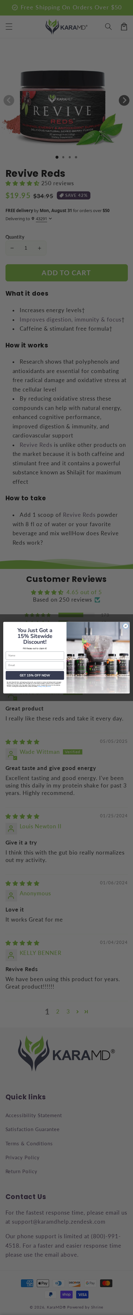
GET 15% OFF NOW (35, 675)
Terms (49, 686)
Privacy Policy (42, 686)
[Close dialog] (125, 626)
